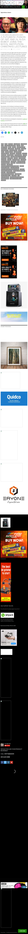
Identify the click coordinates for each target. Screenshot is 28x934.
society (3, 172)
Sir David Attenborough (19, 170)
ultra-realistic (5, 177)
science (22, 169)
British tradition (21, 147)
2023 (6, 143)
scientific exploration (7, 170)
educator (18, 153)
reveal (21, 166)
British (14, 147)
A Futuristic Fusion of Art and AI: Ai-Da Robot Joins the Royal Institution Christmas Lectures (14, 42)
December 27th (17, 151)
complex (24, 148)
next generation (5, 162)
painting (3, 164)
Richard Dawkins (5, 167)
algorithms (23, 143)
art (2, 145)
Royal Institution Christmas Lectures (10, 169)
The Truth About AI (6, 175)
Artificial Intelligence (10, 35)
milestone (13, 161)
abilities (10, 143)
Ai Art (3, 35)
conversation (5, 150)
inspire (15, 158)
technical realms (11, 172)
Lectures (4, 159)
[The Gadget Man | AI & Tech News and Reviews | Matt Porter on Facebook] (2, 762)
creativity (21, 150)
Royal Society (19, 35)
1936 (2, 143)
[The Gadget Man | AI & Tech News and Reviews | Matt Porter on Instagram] (8, 762)
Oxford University (21, 162)
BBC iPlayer (4, 147)
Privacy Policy (3, 932)
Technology (18, 173)
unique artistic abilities (15, 178)
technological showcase (8, 173)
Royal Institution (15, 167)
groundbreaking (5, 156)
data (3, 151)
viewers (3, 180)
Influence (10, 158)
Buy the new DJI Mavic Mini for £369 (8, 625)
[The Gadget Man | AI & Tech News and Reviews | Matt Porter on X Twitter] (5, 762)
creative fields (13, 150)
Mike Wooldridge (6, 161)
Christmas (17, 148)
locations (23, 159)
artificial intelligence (10, 145)
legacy (9, 159)
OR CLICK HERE (5, 757)
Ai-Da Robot (17, 143)
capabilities (11, 148)
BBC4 (24, 123)
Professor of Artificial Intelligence (10, 166)
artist (18, 145)
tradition (14, 175)
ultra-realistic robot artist (16, 177)
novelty (13, 162)
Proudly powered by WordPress (11, 932)
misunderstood (21, 161)
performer (9, 164)
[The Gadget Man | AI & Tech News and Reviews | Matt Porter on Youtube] (11, 762)
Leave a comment (16, 49)
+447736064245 (9, 754)
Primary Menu (26, 7)
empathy (25, 153)
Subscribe (22, 931)
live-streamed (16, 159)
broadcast (4, 148)
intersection (22, 158)
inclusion (4, 158)
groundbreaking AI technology (18, 156)
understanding (5, 178)
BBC (22, 145)
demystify (12, 153)
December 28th (5, 153)
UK (18, 175)
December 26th (9, 151)
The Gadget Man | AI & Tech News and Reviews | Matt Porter (11, 7)
